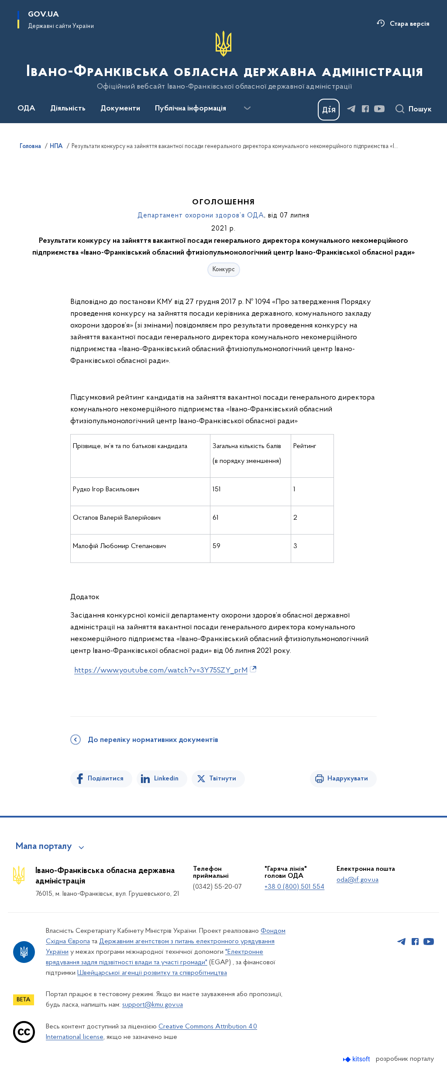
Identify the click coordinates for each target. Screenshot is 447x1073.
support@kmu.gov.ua (152, 1004)
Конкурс (224, 269)
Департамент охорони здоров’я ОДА (201, 215)
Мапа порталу (44, 847)
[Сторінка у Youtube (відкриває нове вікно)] (379, 109)
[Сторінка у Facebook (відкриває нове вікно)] (365, 109)
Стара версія (410, 24)
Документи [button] (120, 109)
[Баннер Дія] (329, 110)
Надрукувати (347, 778)
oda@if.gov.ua (357, 879)
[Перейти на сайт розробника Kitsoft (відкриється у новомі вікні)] (357, 1059)
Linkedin (166, 778)
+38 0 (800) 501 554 (294, 886)
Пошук (420, 110)
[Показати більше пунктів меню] (247, 108)
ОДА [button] (26, 109)
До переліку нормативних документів (153, 740)
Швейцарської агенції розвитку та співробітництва (152, 972)
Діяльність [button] (68, 109)
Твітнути (222, 778)
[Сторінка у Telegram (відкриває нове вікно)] (351, 109)
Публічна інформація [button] (190, 109)
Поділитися (106, 778)
